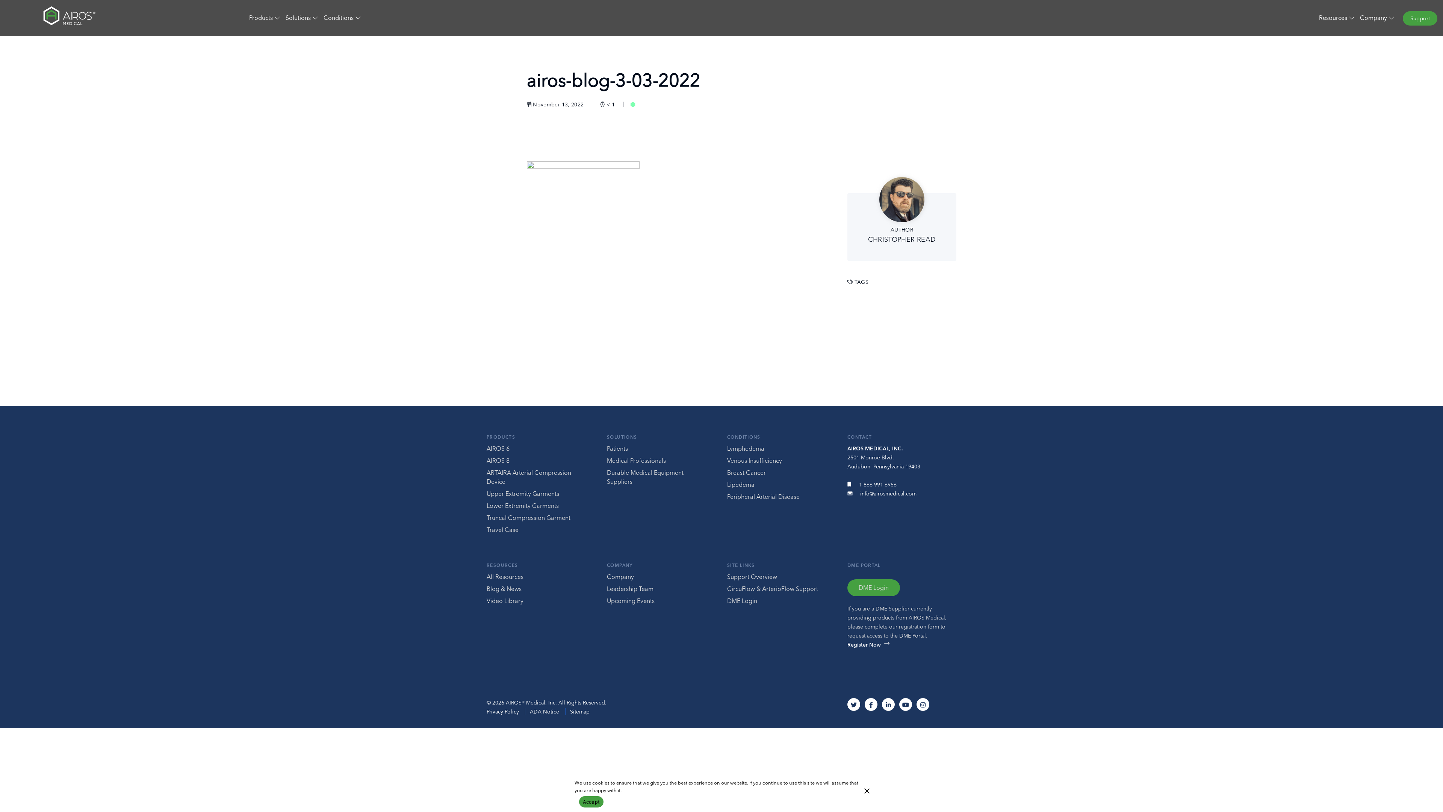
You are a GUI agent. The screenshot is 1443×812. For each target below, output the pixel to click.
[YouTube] (905, 704)
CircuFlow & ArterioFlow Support (772, 588)
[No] (866, 790)
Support (1420, 18)
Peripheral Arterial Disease (763, 496)
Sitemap (580, 711)
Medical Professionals (636, 460)
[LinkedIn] (888, 704)
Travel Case (503, 529)
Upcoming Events (631, 600)
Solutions (622, 437)
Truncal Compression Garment (528, 517)
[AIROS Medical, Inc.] (120, 17)
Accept (591, 802)
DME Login (742, 600)
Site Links (741, 565)
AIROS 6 (498, 448)
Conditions (744, 437)
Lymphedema (745, 448)
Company (620, 565)
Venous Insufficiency (754, 460)
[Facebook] (871, 704)
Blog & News (504, 588)
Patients (617, 448)
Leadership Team (630, 588)
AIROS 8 (498, 460)
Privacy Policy (503, 711)
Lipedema (741, 484)
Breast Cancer (746, 472)
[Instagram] (923, 704)
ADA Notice (544, 711)
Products (501, 437)
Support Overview (752, 576)
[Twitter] (853, 704)
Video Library (505, 600)
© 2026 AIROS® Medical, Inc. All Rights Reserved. (547, 702)
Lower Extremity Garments (523, 505)
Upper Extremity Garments (523, 493)
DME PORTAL (864, 565)
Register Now (864, 644)
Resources (502, 565)
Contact (859, 437)
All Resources (505, 576)
